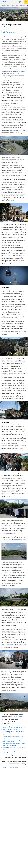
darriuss (5, 28)
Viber (24, 759)
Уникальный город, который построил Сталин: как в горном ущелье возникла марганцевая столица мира (13, 736)
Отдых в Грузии (15, 767)
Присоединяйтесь (21, 755)
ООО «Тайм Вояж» (18, 716)
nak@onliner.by (23, 764)
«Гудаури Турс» (12, 73)
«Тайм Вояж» (21, 71)
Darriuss (10, 767)
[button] (11, 219)
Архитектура (3, 767)
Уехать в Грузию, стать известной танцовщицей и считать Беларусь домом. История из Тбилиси (13, 731)
